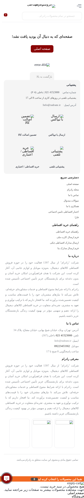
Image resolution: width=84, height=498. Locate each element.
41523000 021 (64, 335)
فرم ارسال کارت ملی (68, 237)
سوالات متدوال (71, 200)
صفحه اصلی (42, 48)
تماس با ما (73, 195)
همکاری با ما (72, 206)
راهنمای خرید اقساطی (67, 231)
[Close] (1, 479)
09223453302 (62, 346)
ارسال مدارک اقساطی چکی (64, 242)
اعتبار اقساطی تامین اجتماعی (63, 211)
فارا (77, 217)
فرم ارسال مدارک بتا (68, 248)
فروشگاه (78, 496)
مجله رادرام (73, 189)
